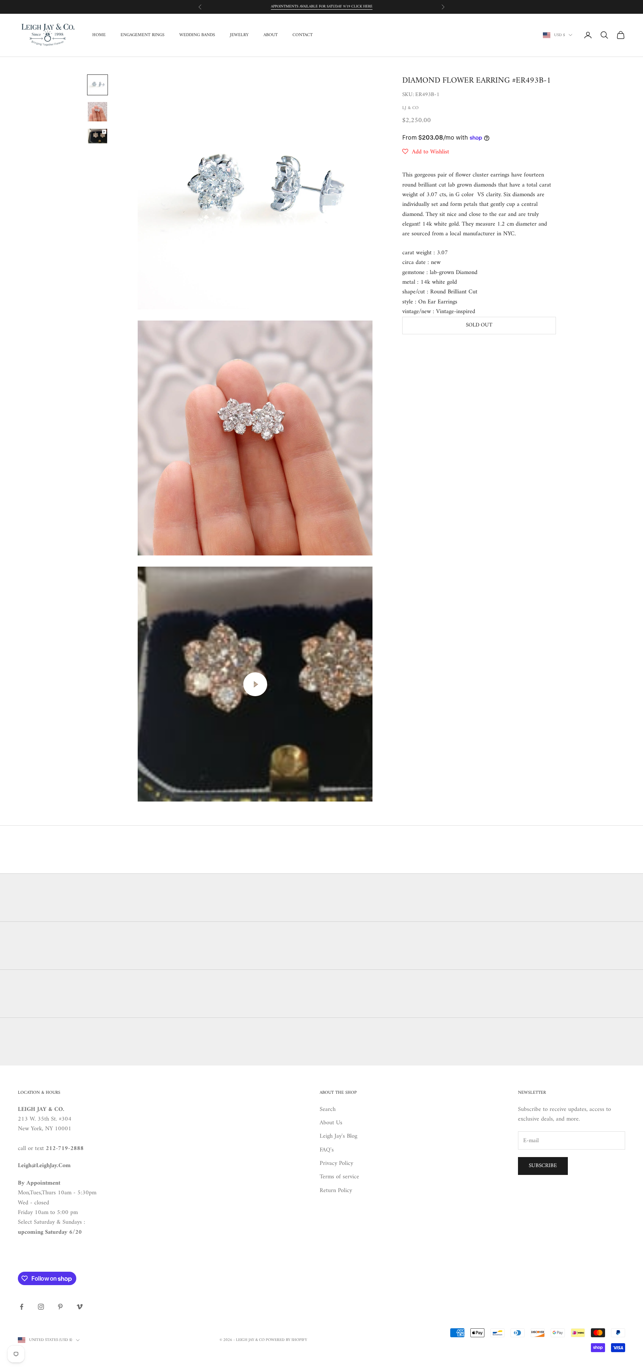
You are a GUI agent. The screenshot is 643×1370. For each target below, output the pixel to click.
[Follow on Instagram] (41, 1306)
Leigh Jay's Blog (338, 1136)
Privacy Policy (336, 1163)
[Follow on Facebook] (21, 1306)
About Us (331, 1123)
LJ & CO (410, 108)
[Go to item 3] (97, 136)
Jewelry (239, 35)
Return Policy (336, 1190)
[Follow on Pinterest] (60, 1306)
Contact (302, 35)
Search (328, 1109)
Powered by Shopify (286, 1340)
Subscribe (543, 1166)
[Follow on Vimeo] (79, 1306)
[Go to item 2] (97, 111)
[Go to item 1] (97, 84)
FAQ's (327, 1150)
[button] (425, 152)
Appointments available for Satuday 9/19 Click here (321, 6)
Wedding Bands (197, 35)
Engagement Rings (142, 35)
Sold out (479, 325)
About (270, 35)
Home (99, 35)
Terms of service (339, 1177)
